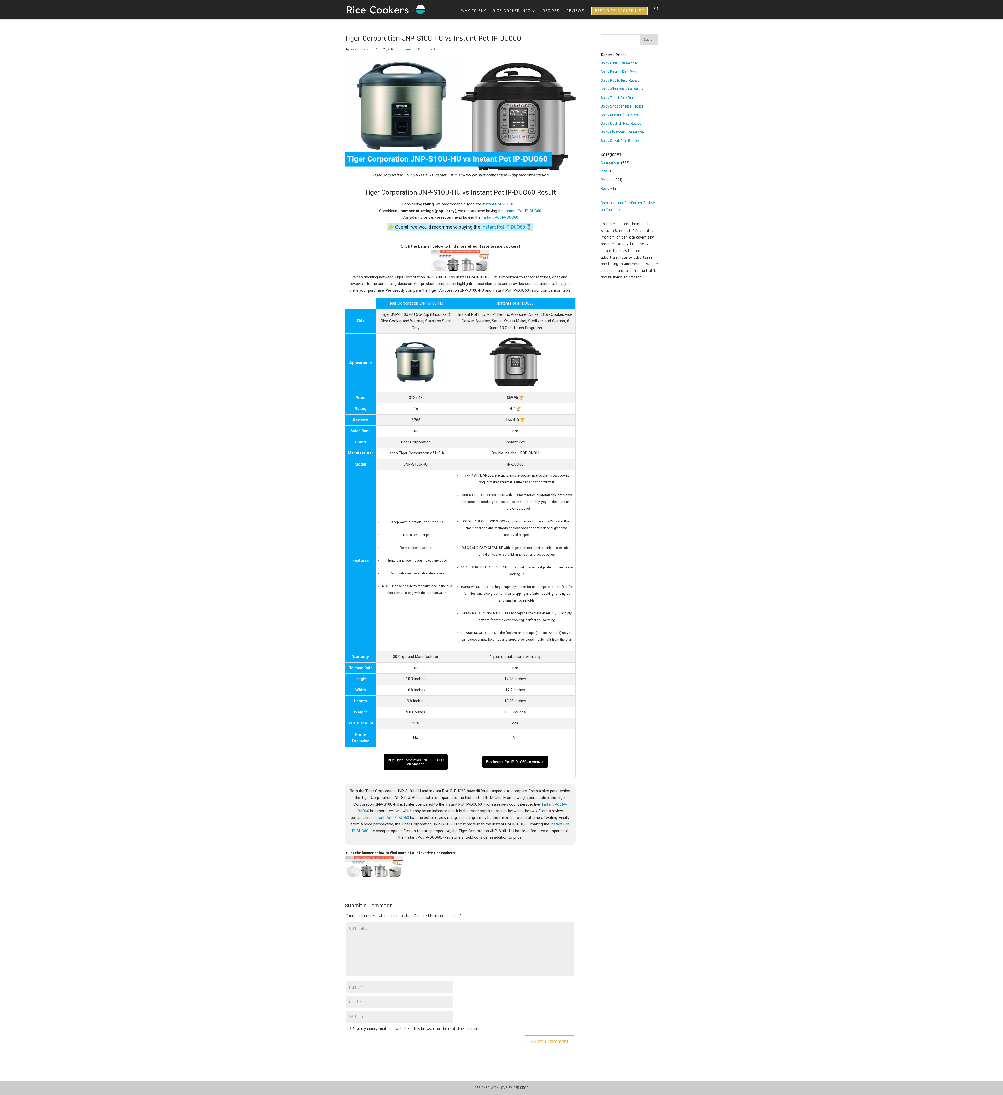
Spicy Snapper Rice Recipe (622, 106)
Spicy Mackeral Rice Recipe (622, 114)
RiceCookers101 (362, 49)
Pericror (520, 1087)
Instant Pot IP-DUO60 (500, 204)
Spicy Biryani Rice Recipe (620, 71)
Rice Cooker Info (512, 11)
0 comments (427, 49)
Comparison (406, 49)
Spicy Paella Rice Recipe (620, 80)
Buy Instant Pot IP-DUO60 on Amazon (515, 762)
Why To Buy (473, 11)
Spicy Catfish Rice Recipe (621, 123)
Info (604, 171)
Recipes (551, 11)
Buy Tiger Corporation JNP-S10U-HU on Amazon (416, 762)
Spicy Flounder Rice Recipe (622, 132)
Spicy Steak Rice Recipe (620, 140)
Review (606, 188)
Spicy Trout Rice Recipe (620, 97)
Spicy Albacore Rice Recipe (622, 89)
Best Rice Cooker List (619, 11)
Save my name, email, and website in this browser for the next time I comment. (417, 1028)
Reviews (576, 11)
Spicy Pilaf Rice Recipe (619, 63)
